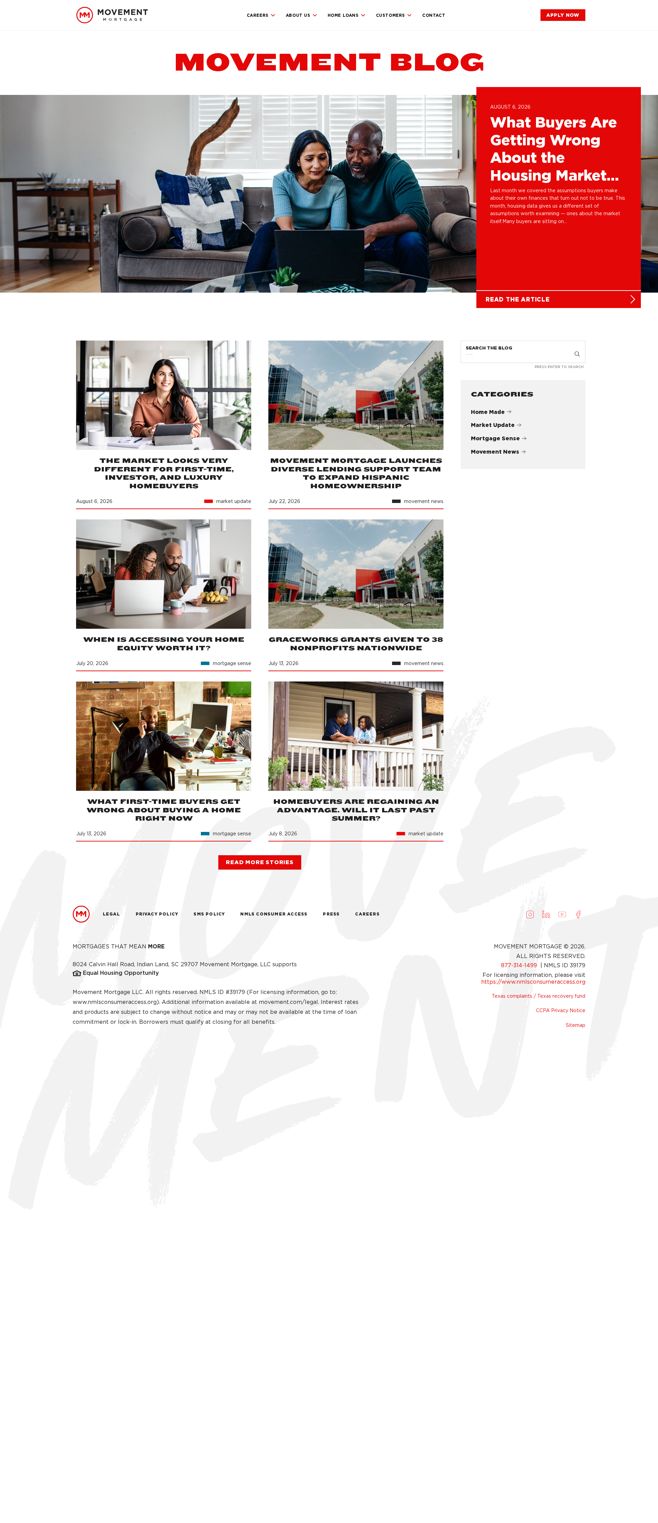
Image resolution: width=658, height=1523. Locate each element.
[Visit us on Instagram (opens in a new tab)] (530, 914)
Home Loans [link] (343, 15)
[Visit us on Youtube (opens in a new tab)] (562, 914)
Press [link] (331, 914)
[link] (112, 15)
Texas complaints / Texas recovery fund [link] (538, 996)
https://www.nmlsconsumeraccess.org (533, 982)
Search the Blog (489, 348)
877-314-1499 (520, 965)
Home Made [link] (488, 411)
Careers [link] (258, 15)
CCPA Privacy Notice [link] (560, 1010)
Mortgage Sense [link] (495, 438)
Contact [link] (433, 15)
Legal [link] (111, 914)
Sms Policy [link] (209, 914)
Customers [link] (390, 15)
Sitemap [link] (575, 1025)
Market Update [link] (493, 425)
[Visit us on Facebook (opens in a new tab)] (578, 914)
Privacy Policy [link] (157, 914)
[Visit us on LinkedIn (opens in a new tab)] (546, 914)
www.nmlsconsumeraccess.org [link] (115, 1002)
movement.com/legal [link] (288, 1002)
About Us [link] (298, 15)
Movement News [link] (495, 452)
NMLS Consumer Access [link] (273, 914)
